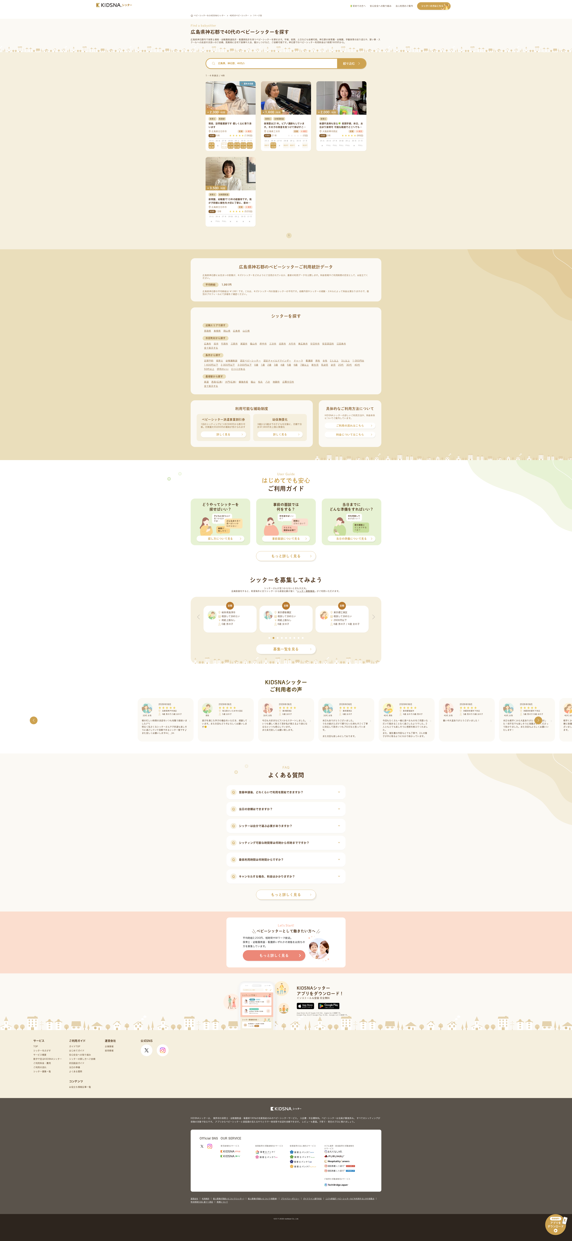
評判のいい (223, 369)
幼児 (333, 365)
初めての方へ (359, 6)
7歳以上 (304, 365)
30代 (349, 365)
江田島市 (341, 344)
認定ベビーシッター (250, 361)
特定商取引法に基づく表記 (202, 1202)
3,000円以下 (245, 365)
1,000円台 (358, 361)
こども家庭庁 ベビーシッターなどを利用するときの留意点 (349, 1199)
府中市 (263, 344)
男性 (317, 361)
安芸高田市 (328, 344)
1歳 (263, 365)
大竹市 (292, 344)
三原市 (234, 344)
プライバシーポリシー (290, 1199)
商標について (222, 1202)
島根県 (217, 331)
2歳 (269, 365)
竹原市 (224, 344)
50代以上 (209, 369)
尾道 (206, 382)
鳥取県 (207, 331)
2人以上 (334, 361)
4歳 (282, 365)
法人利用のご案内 (404, 6)
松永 (260, 382)
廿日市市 (315, 344)
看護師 (309, 361)
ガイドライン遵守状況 (312, 1199)
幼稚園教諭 (231, 361)
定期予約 (208, 361)
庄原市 (282, 344)
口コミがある (238, 369)
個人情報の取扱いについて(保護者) (262, 1199)
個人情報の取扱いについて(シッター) (228, 1199)
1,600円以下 (211, 365)
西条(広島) (216, 382)
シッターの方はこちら (432, 6)
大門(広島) (230, 382)
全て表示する (211, 348)
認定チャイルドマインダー (277, 361)
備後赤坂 (243, 382)
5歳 (289, 365)
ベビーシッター (263, 39)
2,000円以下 (228, 365)
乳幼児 (324, 365)
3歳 (276, 365)
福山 (253, 382)
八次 (267, 382)
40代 (357, 365)
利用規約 (205, 1199)
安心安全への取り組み (380, 6)
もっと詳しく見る (286, 894)
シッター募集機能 (306, 591)
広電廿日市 (288, 382)
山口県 (246, 331)
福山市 (253, 344)
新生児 (314, 365)
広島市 (207, 344)
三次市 (272, 344)
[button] (269, 638)
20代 (341, 365)
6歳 (296, 365)
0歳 (256, 365)
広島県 (236, 331)
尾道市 (243, 344)
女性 (325, 361)
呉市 (216, 344)
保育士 (219, 361)
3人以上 (345, 361)
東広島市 (303, 344)
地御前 (276, 382)
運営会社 (194, 1199)
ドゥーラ (298, 361)
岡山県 (226, 331)
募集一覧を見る (286, 649)
